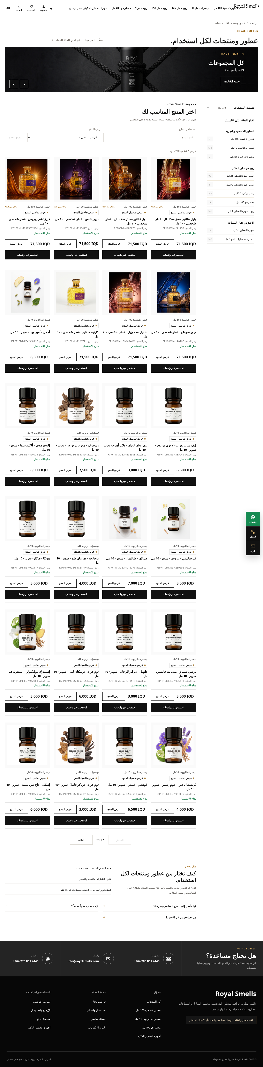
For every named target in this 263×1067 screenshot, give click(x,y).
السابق (120, 840)
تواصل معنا (99, 1001)
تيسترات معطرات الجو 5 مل (231, 239)
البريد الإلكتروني (97, 1027)
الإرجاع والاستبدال (41, 1010)
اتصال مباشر (99, 1019)
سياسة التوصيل (42, 1001)
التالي (81, 840)
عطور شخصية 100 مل (225, 8)
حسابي (43, 10)
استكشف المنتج (162, 243)
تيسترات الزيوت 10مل (231, 147)
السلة (19, 10)
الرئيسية (253, 23)
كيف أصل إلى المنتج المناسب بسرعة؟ (174, 906)
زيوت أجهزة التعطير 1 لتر (231, 211)
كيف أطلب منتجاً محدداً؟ (84, 906)
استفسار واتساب (96, 1010)
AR (8, 8)
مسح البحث (15, 137)
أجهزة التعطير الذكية (96, 8)
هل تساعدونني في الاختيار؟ (181, 917)
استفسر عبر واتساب (173, 255)
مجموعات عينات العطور (231, 156)
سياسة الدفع (44, 1019)
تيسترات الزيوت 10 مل (148, 1019)
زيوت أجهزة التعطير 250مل (231, 184)
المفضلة (31, 10)
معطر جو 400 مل (121, 8)
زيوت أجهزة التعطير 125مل (231, 175)
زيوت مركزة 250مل (231, 193)
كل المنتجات (154, 1001)
